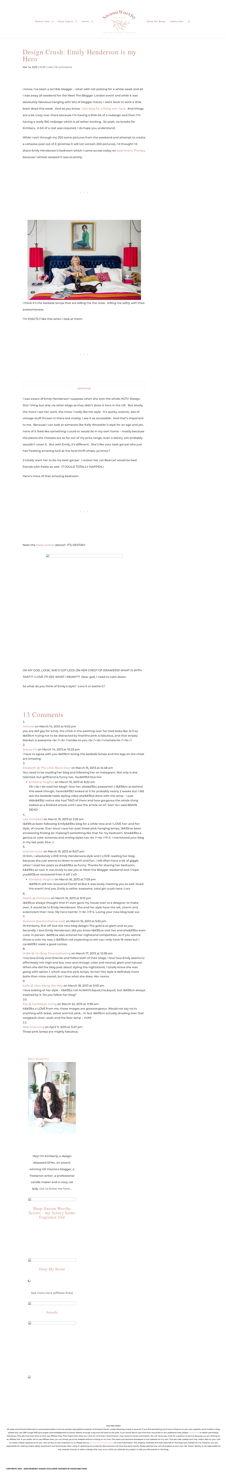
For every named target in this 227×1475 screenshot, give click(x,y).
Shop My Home (156, 21)
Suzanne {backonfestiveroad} (44, 921)
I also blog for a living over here (103, 108)
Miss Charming (33, 1027)
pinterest (84, 388)
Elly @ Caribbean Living (40, 1004)
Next (71, 1344)
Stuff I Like (46, 67)
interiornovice (33, 851)
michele (28, 726)
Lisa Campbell (33, 819)
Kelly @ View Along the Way (43, 985)
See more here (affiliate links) (52, 1293)
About (85, 21)
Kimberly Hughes (41, 782)
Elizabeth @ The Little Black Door (47, 768)
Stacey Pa (30, 749)
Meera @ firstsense (36, 898)
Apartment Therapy (131, 150)
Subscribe (176, 21)
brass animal (45, 545)
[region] (52, 1345)
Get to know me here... (55, 1188)
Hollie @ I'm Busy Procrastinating (47, 953)
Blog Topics (66, 21)
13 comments (63, 67)
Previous (32, 1344)
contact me (194, 1432)
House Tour (42, 21)
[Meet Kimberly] (52, 1098)
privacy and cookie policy (101, 1443)
